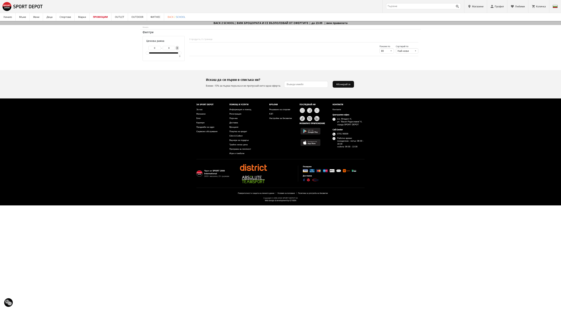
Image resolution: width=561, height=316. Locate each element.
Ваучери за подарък (239, 140)
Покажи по (386, 46)
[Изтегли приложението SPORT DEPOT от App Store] (310, 142)
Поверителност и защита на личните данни (256, 193)
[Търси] (457, 6)
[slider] (147, 53)
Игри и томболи (236, 153)
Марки (82, 17)
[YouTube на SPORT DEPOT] (317, 110)
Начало (8, 17)
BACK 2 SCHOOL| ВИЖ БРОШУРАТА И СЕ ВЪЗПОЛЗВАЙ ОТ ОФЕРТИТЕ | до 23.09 (268, 23)
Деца (49, 17)
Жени (36, 17)
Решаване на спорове (279, 109)
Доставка (233, 122)
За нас (199, 109)
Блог (198, 118)
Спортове (65, 17)
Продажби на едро (205, 127)
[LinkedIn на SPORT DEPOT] (317, 118)
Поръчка (233, 118)
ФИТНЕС (155, 17)
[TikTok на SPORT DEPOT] (302, 118)
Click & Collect (236, 136)
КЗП (271, 114)
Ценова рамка (155, 41)
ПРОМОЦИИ (100, 17)
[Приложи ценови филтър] (177, 48)
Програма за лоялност (240, 149)
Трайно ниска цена (238, 144)
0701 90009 (342, 134)
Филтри (148, 32)
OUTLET (119, 17)
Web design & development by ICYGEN (280, 201)
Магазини (201, 114)
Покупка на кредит (238, 131)
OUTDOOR (137, 17)
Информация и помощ (240, 109)
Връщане (233, 127)
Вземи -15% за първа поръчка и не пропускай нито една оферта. (243, 82)
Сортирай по (402, 46)
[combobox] (423, 6)
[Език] (555, 6)
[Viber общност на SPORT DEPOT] (309, 118)
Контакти (337, 109)
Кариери (200, 122)
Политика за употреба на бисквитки (313, 193)
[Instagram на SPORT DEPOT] (302, 110)
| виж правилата (336, 23)
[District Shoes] (253, 167)
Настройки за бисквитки (280, 118)
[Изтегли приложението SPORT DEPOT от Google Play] (310, 131)
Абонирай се (343, 84)
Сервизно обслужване (207, 131)
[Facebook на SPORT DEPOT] (309, 110)
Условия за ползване (286, 193)
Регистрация (235, 114)
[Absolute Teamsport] (253, 179)
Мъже (22, 17)
